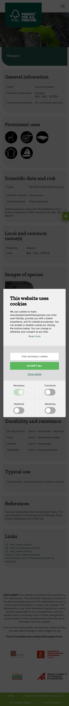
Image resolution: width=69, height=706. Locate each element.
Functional (50, 385)
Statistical (19, 404)
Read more (35, 336)
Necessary (18, 385)
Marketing (50, 404)
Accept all (34, 365)
